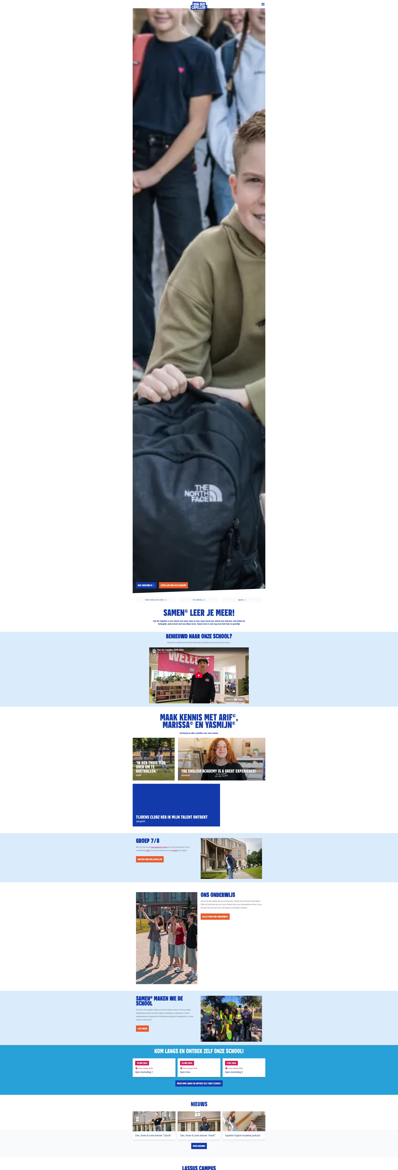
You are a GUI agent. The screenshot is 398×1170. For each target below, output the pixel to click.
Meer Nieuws (199, 1146)
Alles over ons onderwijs (215, 916)
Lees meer (142, 1028)
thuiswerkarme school (159, 847)
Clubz (148, 850)
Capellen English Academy (173, 585)
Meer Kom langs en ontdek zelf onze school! (199, 1083)
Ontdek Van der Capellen (150, 859)
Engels (175, 850)
